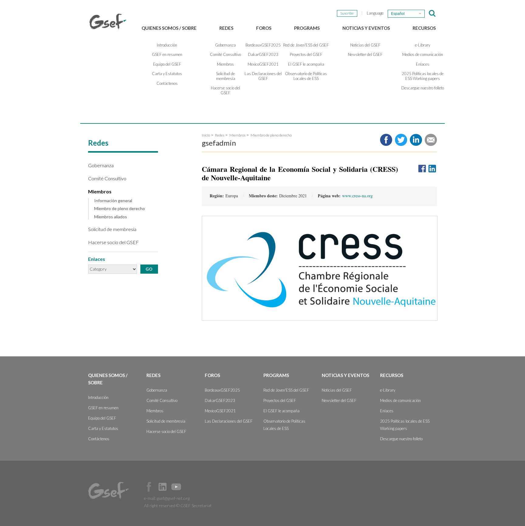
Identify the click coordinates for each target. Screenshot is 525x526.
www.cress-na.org (357, 196)
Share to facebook (386, 140)
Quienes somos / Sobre (169, 28)
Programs (307, 28)
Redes (226, 28)
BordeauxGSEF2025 (263, 45)
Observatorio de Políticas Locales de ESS (306, 76)
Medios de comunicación (422, 54)
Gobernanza (225, 45)
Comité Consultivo (225, 54)
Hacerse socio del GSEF (225, 90)
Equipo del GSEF (167, 64)
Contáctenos (167, 83)
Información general (113, 200)
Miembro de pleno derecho (119, 208)
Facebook (149, 487)
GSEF (107, 21)
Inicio (206, 135)
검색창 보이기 (432, 13)
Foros (263, 28)
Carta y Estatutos (167, 73)
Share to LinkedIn (416, 140)
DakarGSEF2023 (263, 54)
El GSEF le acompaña (306, 64)
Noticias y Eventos (366, 28)
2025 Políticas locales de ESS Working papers (423, 76)
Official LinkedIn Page (162, 487)
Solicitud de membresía (225, 76)
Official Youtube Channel (176, 487)
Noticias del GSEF (365, 45)
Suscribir (347, 13)
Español (398, 14)
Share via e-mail (431, 140)
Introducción (167, 45)
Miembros (225, 64)
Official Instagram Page (190, 487)
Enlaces (422, 64)
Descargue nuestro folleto (422, 87)
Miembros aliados (110, 216)
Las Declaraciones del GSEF (263, 76)
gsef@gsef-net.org (173, 498)
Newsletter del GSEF (365, 54)
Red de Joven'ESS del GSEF (306, 45)
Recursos (424, 28)
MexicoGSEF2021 (263, 64)
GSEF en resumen (167, 54)
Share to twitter (401, 140)
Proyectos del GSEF (306, 54)
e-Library (422, 45)
